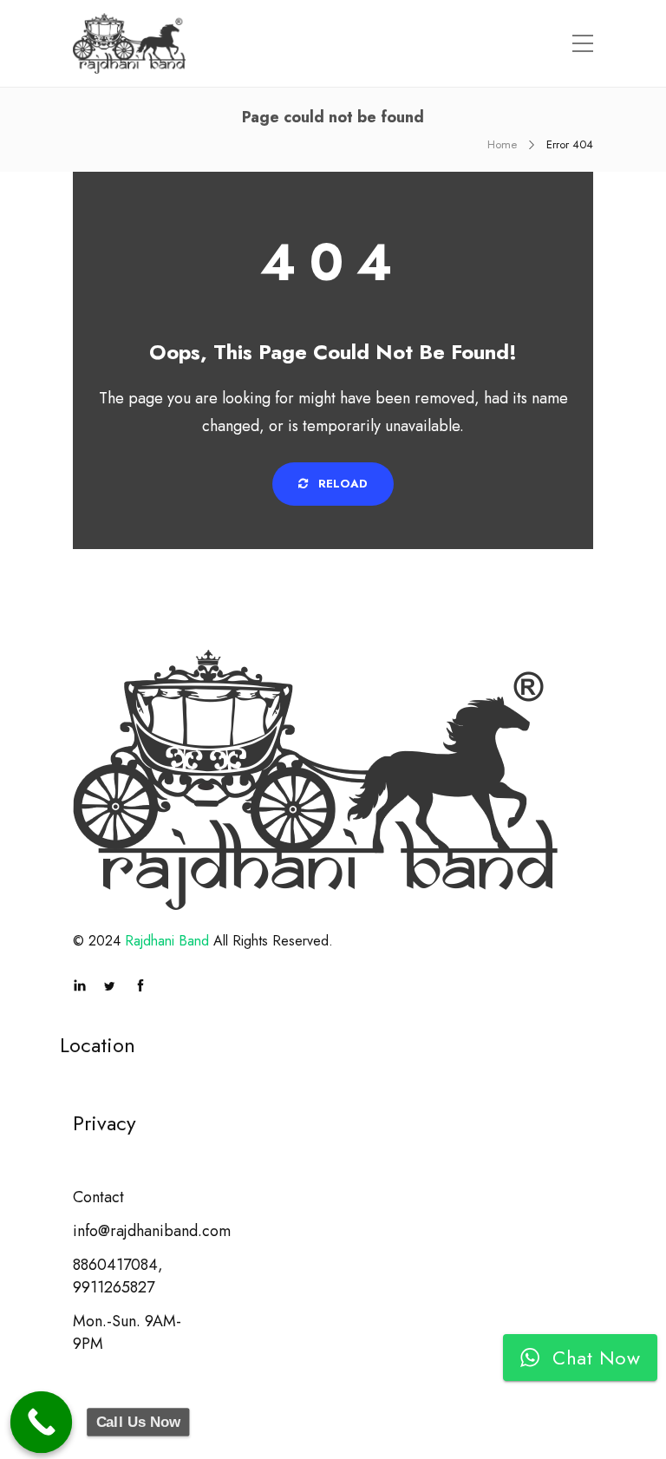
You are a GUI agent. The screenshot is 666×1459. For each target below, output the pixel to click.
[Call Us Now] (41, 1422)
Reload (341, 483)
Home (502, 144)
